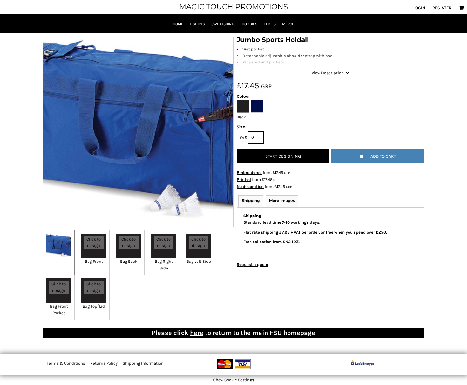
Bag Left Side (198, 261)
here (196, 332)
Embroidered (249, 172)
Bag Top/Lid (94, 306)
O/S (243, 137)
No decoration (250, 186)
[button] (461, 7)
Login (419, 7)
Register (441, 7)
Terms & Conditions (66, 363)
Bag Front (94, 261)
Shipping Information (143, 363)
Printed (244, 179)
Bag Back (128, 261)
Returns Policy (104, 363)
